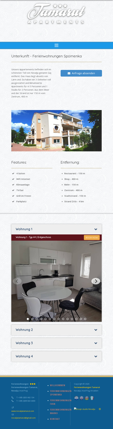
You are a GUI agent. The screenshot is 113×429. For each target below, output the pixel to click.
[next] (95, 281)
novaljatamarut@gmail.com (23, 417)
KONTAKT (55, 419)
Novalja (77, 390)
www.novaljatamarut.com (22, 411)
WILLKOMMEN (57, 385)
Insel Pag (86, 390)
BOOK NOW (92, 237)
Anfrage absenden (82, 73)
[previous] (17, 281)
